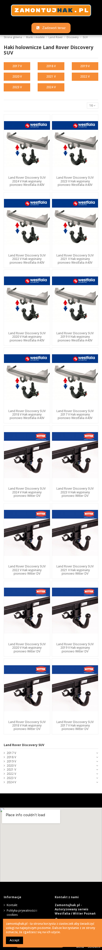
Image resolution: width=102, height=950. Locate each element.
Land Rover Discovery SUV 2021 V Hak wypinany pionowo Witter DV (75, 570)
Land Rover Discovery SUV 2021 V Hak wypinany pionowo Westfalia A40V (75, 259)
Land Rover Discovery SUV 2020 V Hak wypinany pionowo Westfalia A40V (27, 336)
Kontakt (12, 905)
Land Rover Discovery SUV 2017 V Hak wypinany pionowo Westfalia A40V (75, 414)
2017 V (17, 66)
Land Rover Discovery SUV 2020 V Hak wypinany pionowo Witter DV (27, 647)
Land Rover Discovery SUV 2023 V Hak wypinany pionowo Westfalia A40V (75, 181)
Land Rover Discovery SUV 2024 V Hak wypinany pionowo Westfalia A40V (27, 181)
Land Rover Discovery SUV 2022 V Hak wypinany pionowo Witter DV (27, 570)
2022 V (85, 76)
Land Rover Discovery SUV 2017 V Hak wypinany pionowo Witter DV (75, 725)
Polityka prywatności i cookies (22, 913)
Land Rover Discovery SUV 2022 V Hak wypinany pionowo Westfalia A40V (27, 259)
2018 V (51, 66)
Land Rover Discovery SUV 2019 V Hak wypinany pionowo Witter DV (75, 647)
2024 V (51, 87)
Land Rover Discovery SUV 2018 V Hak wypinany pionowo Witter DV (27, 725)
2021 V (51, 76)
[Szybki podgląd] (27, 172)
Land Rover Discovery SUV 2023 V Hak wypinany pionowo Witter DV (75, 492)
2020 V (17, 76)
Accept (14, 940)
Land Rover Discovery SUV (24, 745)
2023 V (17, 87)
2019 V (85, 66)
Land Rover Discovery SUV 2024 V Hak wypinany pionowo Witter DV (27, 492)
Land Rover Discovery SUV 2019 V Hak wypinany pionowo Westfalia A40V (75, 336)
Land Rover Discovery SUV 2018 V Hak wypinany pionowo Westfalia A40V (27, 414)
